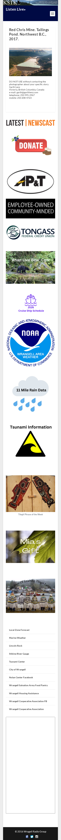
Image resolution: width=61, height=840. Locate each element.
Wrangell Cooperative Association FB (28, 701)
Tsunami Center (17, 661)
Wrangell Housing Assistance (24, 693)
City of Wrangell (17, 669)
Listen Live (15, 9)
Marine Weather (17, 637)
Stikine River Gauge (19, 653)
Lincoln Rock (15, 645)
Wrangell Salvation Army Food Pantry (28, 685)
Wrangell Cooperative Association (26, 709)
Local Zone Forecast (19, 630)
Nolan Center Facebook (21, 677)
